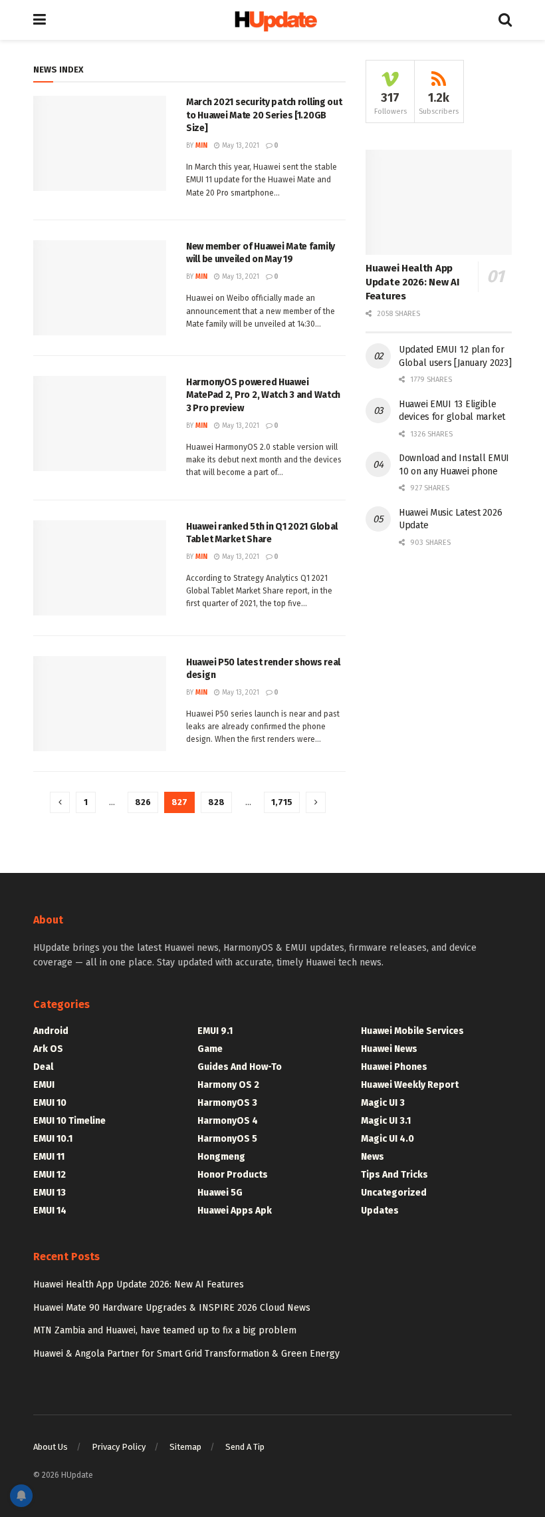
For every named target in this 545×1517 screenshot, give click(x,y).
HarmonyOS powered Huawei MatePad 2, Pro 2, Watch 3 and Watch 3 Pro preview (263, 395)
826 (143, 802)
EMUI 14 (49, 1210)
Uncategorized (394, 1192)
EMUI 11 (48, 1156)
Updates (380, 1210)
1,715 (281, 802)
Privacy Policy (119, 1447)
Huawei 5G (220, 1192)
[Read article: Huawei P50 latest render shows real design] (99, 703)
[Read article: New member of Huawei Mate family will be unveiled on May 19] (99, 287)
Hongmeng (221, 1156)
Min (201, 146)
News (372, 1156)
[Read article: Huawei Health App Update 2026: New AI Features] (439, 202)
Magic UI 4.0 (387, 1138)
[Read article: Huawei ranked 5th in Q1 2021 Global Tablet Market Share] (99, 567)
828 (216, 802)
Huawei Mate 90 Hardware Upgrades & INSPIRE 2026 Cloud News (171, 1307)
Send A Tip (245, 1447)
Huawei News (389, 1049)
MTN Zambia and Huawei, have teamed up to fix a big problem (164, 1330)
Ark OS (48, 1049)
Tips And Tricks (394, 1174)
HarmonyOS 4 (227, 1120)
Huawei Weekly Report (410, 1085)
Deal (43, 1067)
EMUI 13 (49, 1192)
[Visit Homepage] (272, 20)
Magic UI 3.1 (386, 1120)
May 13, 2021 (239, 146)
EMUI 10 (49, 1102)
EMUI (43, 1085)
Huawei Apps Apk (234, 1210)
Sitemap (185, 1447)
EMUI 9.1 (215, 1031)
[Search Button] (505, 20)
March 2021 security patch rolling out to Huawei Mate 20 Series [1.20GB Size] (264, 115)
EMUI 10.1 (52, 1138)
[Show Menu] (39, 20)
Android (50, 1031)
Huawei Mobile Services (412, 1031)
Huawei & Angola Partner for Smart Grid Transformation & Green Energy (186, 1353)
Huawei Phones (394, 1067)
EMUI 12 (49, 1174)
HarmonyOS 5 (227, 1138)
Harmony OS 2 (228, 1085)
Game (210, 1049)
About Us (50, 1447)
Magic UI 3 (383, 1102)
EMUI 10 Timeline (69, 1120)
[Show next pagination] (316, 802)
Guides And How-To (239, 1067)
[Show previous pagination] (60, 802)
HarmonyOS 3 (227, 1102)
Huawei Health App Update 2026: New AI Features (412, 282)
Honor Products (232, 1174)
